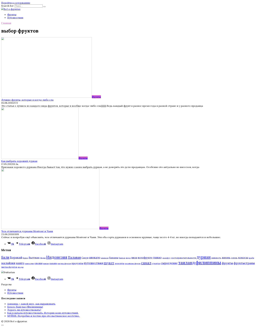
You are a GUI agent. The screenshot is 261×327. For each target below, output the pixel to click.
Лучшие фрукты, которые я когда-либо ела (27, 99)
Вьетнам (34, 257)
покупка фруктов (64, 263)
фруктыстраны (244, 263)
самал (146, 263)
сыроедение (169, 263)
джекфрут (166, 258)
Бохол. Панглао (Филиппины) (25, 306)
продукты (77, 263)
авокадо (94, 257)
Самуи (85, 257)
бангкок (122, 258)
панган (46, 263)
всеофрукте (145, 257)
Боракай (16, 257)
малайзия (8, 263)
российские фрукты (132, 263)
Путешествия (15, 17)
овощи (38, 263)
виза (134, 257)
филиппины (208, 262)
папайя (53, 263)
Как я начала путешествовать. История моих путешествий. (43, 312)
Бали (5, 257)
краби (251, 258)
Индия (43, 258)
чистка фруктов (9, 267)
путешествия (93, 263)
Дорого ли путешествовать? (24, 309)
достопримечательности (183, 258)
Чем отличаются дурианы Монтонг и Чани (27, 231)
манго (20, 263)
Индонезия (56, 257)
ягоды (20, 267)
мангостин (29, 263)
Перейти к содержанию (15, 2)
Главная (6, 22)
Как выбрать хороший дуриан (19, 161)
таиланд (186, 262)
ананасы (104, 258)
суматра (156, 263)
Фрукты (11, 14)
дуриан (204, 257)
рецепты (119, 263)
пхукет (109, 263)
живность (216, 258)
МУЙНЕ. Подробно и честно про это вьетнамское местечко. (43, 315)
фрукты (227, 263)
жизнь (226, 257)
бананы (113, 257)
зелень (234, 258)
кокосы (243, 257)
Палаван (74, 257)
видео (128, 258)
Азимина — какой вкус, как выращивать (31, 303)
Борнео (25, 258)
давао (157, 257)
